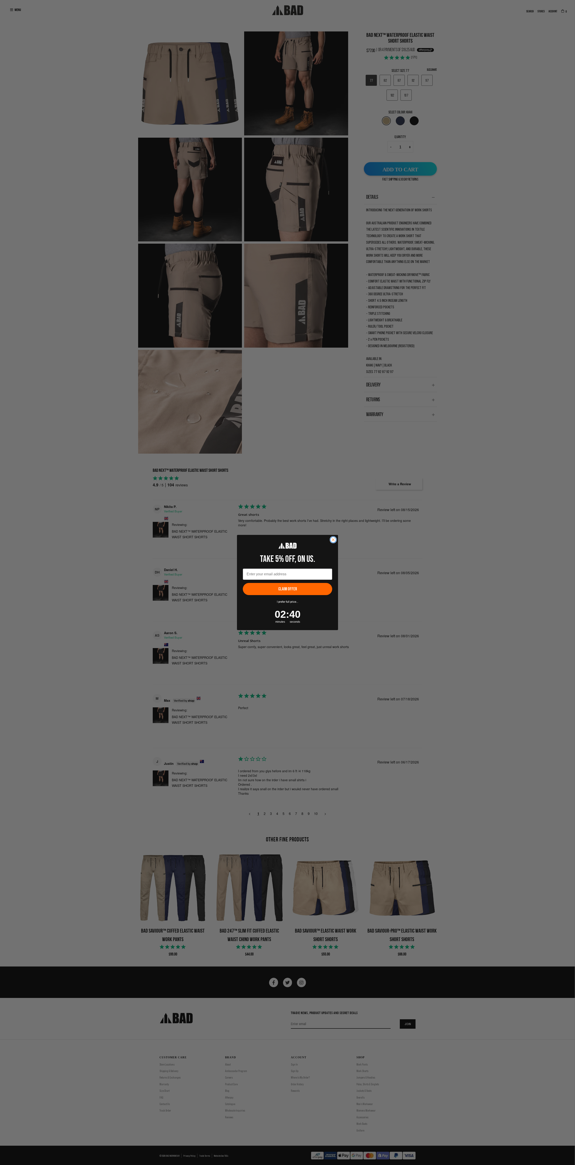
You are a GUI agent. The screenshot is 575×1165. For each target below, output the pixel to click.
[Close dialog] (333, 540)
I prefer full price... (287, 601)
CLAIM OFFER (287, 589)
